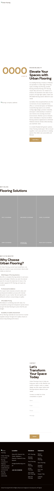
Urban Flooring (5, 488)
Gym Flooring (6, 242)
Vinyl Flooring (44, 217)
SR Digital (39, 488)
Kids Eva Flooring (45, 242)
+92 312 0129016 (17, 470)
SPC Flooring (6, 217)
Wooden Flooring (26, 217)
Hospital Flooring (23, 243)
